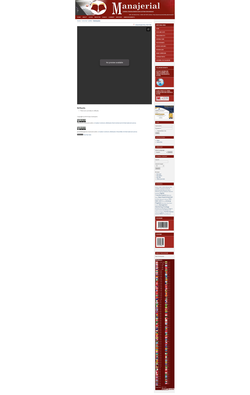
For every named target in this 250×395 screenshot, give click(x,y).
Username (158, 126)
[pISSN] (160, 246)
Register (97, 17)
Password (158, 128)
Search (104, 17)
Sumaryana (96, 21)
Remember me (162, 131)
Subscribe (159, 142)
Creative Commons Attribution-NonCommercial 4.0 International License (115, 123)
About (85, 17)
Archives (119, 17)
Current (111, 17)
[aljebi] (162, 100)
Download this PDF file (143, 25)
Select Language (159, 150)
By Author (159, 176)
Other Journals (161, 179)
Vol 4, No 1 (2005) (87, 21)
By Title (159, 177)
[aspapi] (160, 86)
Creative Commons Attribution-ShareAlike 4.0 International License (118, 132)
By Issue (159, 174)
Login (91, 17)
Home (79, 17)
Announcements (129, 17)
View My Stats (87, 135)
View (158, 140)
